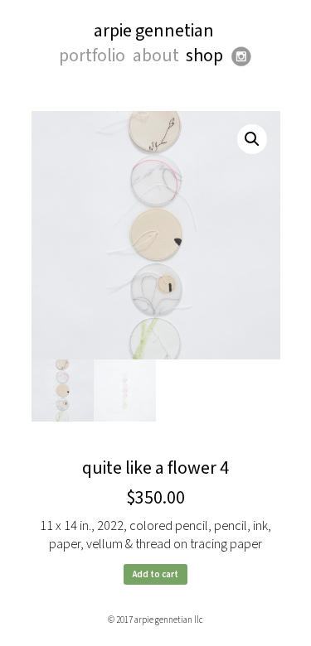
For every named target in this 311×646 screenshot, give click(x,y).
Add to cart (155, 574)
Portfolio (92, 56)
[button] (252, 139)
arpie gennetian (154, 31)
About (156, 56)
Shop (204, 56)
